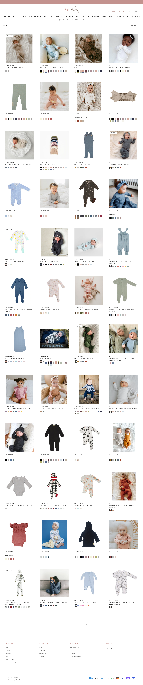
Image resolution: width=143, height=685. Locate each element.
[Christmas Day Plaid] (41, 508)
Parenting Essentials (100, 16)
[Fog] (78, 167)
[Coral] (83, 71)
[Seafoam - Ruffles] (120, 315)
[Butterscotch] (75, 167)
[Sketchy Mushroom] (78, 460)
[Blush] (43, 71)
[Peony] (123, 266)
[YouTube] (111, 648)
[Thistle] (13, 167)
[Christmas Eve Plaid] (43, 508)
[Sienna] (48, 119)
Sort (134, 26)
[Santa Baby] (53, 508)
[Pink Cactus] (43, 557)
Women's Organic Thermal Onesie (53, 602)
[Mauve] (58, 71)
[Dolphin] (16, 167)
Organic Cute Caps (47, 164)
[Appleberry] (41, 216)
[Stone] (8, 71)
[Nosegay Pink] (81, 605)
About (8, 650)
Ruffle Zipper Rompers (14, 261)
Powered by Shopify (14, 680)
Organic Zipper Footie (14, 67)
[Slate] (46, 72)
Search (122, 11)
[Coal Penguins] (83, 216)
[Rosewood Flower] (98, 216)
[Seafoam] (43, 72)
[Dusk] (53, 264)
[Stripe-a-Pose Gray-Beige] (61, 361)
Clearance (78, 20)
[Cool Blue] (110, 315)
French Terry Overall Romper (52, 408)
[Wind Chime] (125, 315)
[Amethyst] (43, 264)
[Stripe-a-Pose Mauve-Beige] (13, 121)
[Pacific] (120, 266)
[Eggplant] (86, 71)
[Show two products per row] (4, 25)
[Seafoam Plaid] (19, 315)
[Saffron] (125, 266)
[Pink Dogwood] (118, 315)
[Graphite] (56, 264)
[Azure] (46, 605)
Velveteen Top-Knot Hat (84, 261)
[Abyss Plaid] (8, 315)
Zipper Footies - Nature (49, 554)
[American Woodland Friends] (41, 313)
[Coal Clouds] (81, 216)
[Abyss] (41, 264)
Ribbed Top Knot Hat (13, 457)
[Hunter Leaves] (86, 216)
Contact (63, 20)
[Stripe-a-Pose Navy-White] (16, 121)
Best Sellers (9, 16)
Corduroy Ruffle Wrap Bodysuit (18, 505)
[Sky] (115, 218)
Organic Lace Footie (48, 213)
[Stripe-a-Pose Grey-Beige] (8, 121)
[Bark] (43, 167)
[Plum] (48, 71)
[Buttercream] (46, 71)
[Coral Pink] (6, 361)
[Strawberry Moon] (83, 605)
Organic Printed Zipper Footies (87, 310)
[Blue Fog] (11, 361)
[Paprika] (86, 167)
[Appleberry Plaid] (13, 315)
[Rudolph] (51, 508)
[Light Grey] (6, 71)
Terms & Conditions (12, 663)
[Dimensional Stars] (8, 264)
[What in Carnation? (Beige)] (88, 313)
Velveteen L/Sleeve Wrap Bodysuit (123, 408)
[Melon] (118, 266)
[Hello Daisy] (78, 508)
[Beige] (123, 71)
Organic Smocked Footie (50, 116)
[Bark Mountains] (78, 216)
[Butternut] (16, 315)
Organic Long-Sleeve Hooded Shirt (88, 554)
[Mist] (58, 264)
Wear (59, 16)
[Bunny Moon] (6, 216)
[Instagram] (107, 648)
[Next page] (87, 625)
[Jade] (113, 218)
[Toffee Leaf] (75, 218)
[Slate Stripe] (24, 121)
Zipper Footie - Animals (49, 310)
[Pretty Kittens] (46, 313)
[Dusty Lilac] (19, 361)
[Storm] (123, 315)
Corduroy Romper (116, 457)
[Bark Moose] (75, 216)
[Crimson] (51, 264)
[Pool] (8, 167)
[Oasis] (115, 266)
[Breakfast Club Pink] (6, 264)
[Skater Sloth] (48, 313)
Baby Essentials (75, 16)
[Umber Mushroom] (78, 218)
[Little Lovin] (11, 216)
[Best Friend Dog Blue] (51, 313)
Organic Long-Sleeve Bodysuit (87, 408)
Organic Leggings (12, 116)
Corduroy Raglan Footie (84, 358)
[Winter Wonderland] (61, 508)
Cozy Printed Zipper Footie (85, 213)
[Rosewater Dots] (46, 119)
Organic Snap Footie (82, 67)
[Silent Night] (56, 508)
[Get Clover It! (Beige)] (83, 313)
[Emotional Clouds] (51, 557)
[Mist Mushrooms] (93, 216)
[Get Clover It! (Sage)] (81, 313)
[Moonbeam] (61, 71)
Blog (7, 656)
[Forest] (81, 167)
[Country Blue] (78, 605)
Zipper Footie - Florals (84, 505)
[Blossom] (110, 363)
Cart (71, 650)
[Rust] (88, 605)
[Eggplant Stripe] (66, 363)
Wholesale (42, 653)
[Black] (41, 71)
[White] (51, 72)
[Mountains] (41, 557)
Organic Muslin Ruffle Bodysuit (18, 408)
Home (8, 647)
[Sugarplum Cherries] (101, 216)
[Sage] (41, 72)
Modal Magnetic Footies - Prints (18, 213)
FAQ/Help (42, 650)
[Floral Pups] (43, 313)
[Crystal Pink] (13, 361)
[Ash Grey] (8, 361)
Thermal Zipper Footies (84, 457)
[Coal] (48, 264)
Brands (136, 16)
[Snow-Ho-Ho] (58, 508)
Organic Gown (45, 358)
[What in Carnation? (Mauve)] (86, 313)
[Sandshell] (26, 361)
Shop (40, 647)
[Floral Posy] (75, 508)
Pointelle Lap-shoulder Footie (18, 164)
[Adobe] (41, 411)
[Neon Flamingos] (11, 264)
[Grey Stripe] (63, 363)
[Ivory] (86, 605)
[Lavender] (53, 71)
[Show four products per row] (7, 25)
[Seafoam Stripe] (48, 365)
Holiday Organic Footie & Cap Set (53, 505)
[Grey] (51, 71)
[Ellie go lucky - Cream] (110, 607)
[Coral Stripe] (21, 121)
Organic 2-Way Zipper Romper (52, 457)
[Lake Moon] (91, 216)
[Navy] (63, 71)
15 (80, 624)
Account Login (74, 647)
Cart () (133, 11)
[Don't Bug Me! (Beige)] (78, 313)
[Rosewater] (43, 119)
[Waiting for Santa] (26, 607)
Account (112, 11)
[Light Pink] (24, 361)
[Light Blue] (21, 361)
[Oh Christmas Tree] (46, 508)
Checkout (73, 653)
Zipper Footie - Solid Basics (85, 602)
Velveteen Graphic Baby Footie (122, 67)
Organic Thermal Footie (50, 261)
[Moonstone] (6, 167)
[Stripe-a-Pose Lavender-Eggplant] (11, 121)
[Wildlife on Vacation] (46, 557)
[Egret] (113, 315)
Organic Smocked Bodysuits (120, 554)
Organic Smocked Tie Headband (122, 116)
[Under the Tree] (29, 607)
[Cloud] (113, 266)
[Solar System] (48, 557)
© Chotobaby (14, 677)
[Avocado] (75, 460)
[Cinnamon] (78, 121)
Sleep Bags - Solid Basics (15, 358)
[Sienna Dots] (51, 119)
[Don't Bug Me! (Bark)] (75, 313)
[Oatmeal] (66, 71)
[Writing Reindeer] (63, 508)
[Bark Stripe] (26, 121)
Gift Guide (122, 16)
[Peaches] (81, 508)
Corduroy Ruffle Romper (85, 164)
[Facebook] (103, 648)
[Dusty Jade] (16, 361)
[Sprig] (128, 266)
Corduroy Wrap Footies (119, 164)
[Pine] (61, 264)
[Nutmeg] (81, 121)
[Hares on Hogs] (8, 216)
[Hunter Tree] (88, 216)
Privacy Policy (10, 659)
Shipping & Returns (76, 656)
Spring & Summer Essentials (36, 16)
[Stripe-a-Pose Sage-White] (19, 121)
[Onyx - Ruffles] (115, 315)
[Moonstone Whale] (96, 216)
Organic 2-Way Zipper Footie (51, 67)
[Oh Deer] (48, 508)
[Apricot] (8, 411)
